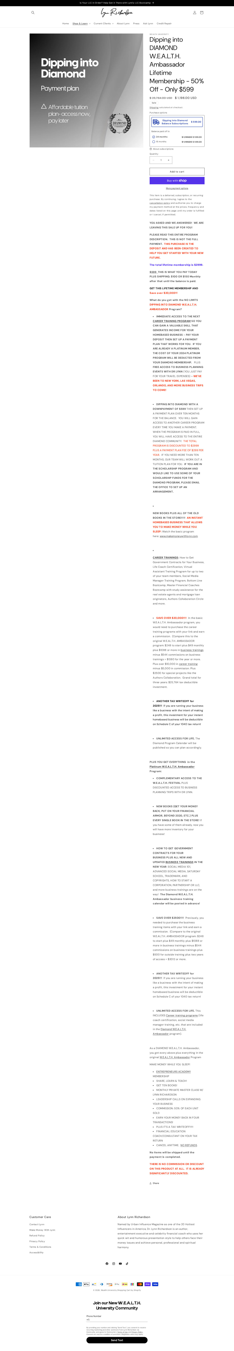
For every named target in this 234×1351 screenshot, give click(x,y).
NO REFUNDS (189, 1145)
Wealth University (109, 1290)
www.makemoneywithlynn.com (179, 536)
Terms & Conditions (40, 1246)
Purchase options (158, 112)
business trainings (192, 650)
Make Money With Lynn (42, 1230)
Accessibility (36, 1252)
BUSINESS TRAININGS (180, 862)
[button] (32, 12)
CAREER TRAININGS (165, 557)
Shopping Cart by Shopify (129, 1290)
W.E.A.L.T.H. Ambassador (175, 1057)
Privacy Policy (37, 1241)
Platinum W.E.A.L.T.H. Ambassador (172, 766)
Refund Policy (37, 1235)
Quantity (154, 154)
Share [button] (156, 1183)
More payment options (177, 188)
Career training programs (182, 1015)
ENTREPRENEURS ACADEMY (173, 1071)
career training (188, 664)
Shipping (154, 107)
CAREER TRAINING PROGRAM (172, 321)
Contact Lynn (36, 1224)
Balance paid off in (160, 131)
